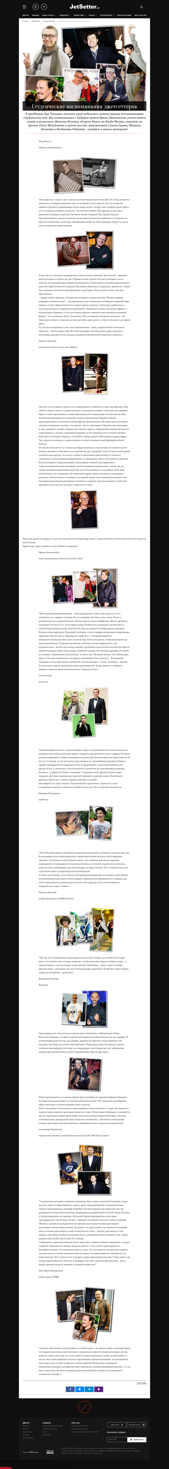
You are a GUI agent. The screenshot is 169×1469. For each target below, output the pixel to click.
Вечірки (25, 1429)
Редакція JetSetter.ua (79, 1426)
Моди (45, 1432)
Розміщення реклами (79, 1429)
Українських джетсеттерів (53, 1426)
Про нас (75, 1423)
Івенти (26, 1423)
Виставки (26, 1435)
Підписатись (139, 1439)
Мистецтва (47, 1435)
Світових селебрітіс (50, 1429)
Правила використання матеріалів (84, 1432)
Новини (47, 1423)
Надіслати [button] (5, 1468)
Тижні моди (27, 1432)
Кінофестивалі (28, 1438)
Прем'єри (26, 1426)
